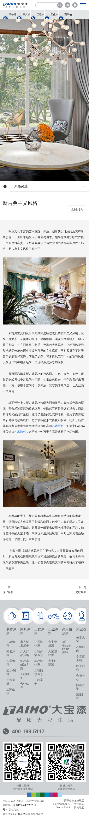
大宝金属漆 (52, 644)
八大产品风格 (24, 653)
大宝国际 (79, 804)
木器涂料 (10, 663)
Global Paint (63, 808)
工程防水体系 (38, 672)
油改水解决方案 (24, 665)
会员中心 (80, 678)
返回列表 (77, 210)
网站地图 (79, 808)
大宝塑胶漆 (52, 653)
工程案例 (38, 682)
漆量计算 (80, 697)
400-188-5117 (28, 732)
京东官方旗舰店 (61, 804)
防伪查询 (80, 687)
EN (67, 5)
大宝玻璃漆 (52, 663)
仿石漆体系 (38, 644)
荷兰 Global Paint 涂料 (66, 647)
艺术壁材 (10, 682)
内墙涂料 (10, 644)
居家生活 (10, 691)
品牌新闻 (80, 649)
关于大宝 (80, 639)
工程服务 (24, 676)
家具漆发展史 (24, 644)
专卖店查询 (80, 658)
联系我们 (80, 668)
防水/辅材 (11, 672)
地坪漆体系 (38, 663)
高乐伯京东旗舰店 (74, 801)
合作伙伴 (24, 686)
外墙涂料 (10, 653)
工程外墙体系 (38, 653)
